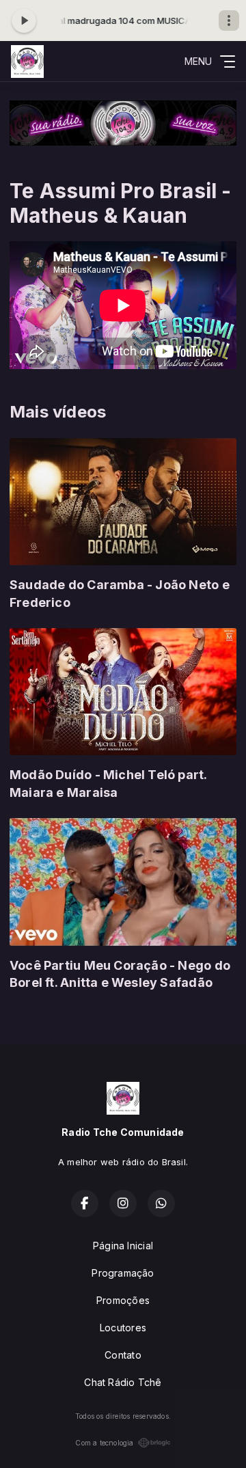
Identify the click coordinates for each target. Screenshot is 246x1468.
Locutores (123, 1327)
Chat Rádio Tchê (122, 1382)
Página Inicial (123, 1245)
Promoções (123, 1300)
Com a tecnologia (104, 1443)
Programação (123, 1273)
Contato (123, 1355)
